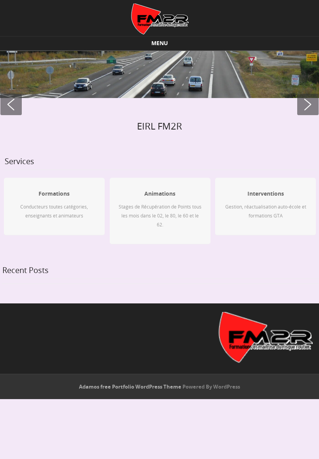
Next (307, 105)
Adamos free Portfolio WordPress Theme (130, 386)
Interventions (265, 193)
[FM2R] (159, 19)
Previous (11, 105)
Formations (54, 193)
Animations (159, 193)
